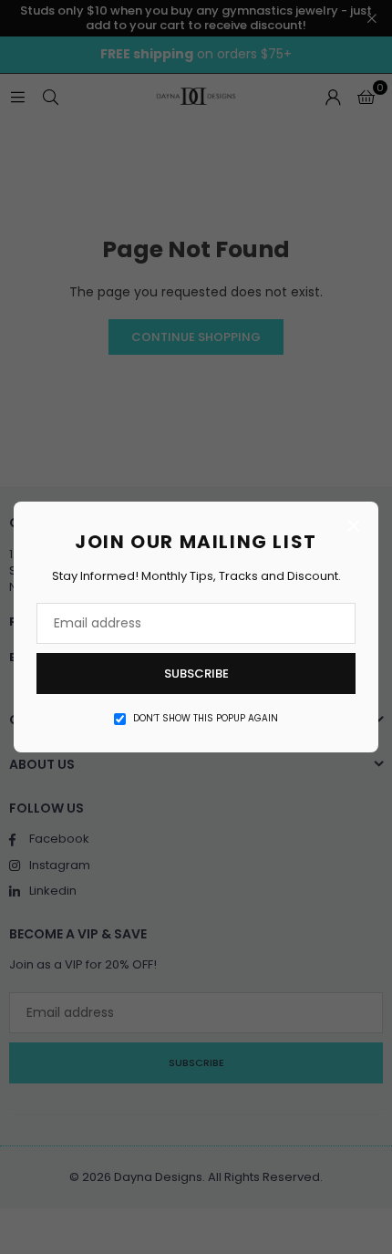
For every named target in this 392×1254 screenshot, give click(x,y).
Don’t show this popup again (205, 718)
